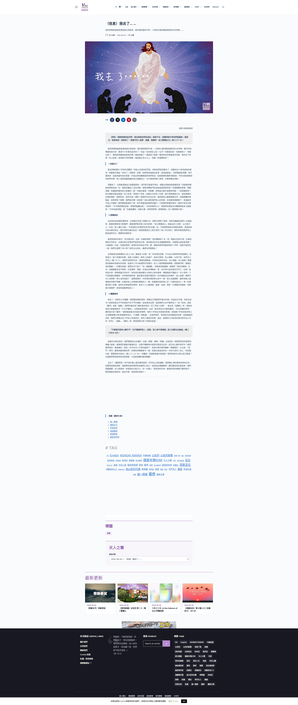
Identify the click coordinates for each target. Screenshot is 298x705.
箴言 (165, 469)
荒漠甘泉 (113, 428)
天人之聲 (131, 35)
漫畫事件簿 (121, 469)
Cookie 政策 (85, 654)
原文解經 (139, 460)
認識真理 (165, 7)
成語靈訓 (113, 431)
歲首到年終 (114, 437)
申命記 (151, 469)
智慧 (151, 465)
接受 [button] (184, 701)
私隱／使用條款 (86, 659)
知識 (161, 469)
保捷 (182, 456)
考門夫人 (172, 469)
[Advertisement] (149, 395)
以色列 (197, 7)
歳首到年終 (167, 465)
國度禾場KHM (152, 460)
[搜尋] (223, 7)
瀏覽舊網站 (86, 663)
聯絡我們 (84, 650)
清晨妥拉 (185, 464)
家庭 (116, 465)
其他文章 (112, 554)
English (114, 455)
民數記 (175, 465)
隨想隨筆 (144, 7)
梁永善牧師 (157, 465)
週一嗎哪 (113, 422)
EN (108, 456)
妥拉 (187, 460)
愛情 (141, 465)
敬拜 (146, 465)
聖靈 (108, 533)
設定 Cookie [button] (173, 701)
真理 (157, 469)
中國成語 (147, 455)
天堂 (174, 460)
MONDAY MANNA (131, 455)
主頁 (126, 7)
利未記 (118, 460)
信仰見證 (155, 7)
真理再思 (113, 434)
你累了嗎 (177, 456)
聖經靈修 (187, 7)
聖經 (180, 469)
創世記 (125, 460)
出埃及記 (111, 460)
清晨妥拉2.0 (111, 469)
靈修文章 (160, 474)
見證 (134, 475)
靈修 (152, 474)
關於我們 (84, 642)
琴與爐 (145, 469)
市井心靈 (122, 465)
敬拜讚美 (176, 7)
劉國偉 (131, 460)
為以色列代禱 (133, 469)
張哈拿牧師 (132, 465)
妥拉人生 (109, 465)
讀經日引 (113, 425)
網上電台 (134, 7)
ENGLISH (216, 7)
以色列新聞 (167, 455)
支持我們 (207, 7)
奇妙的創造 (180, 460)
